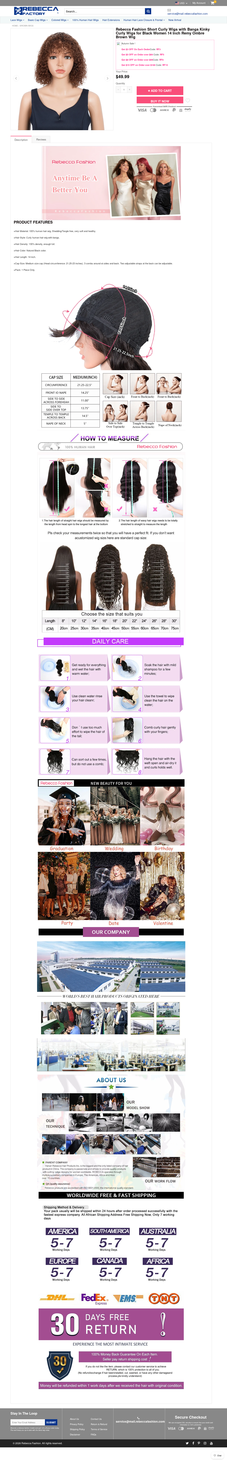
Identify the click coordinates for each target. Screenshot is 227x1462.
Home (15, 25)
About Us (74, 1418)
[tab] (21, 139)
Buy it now (160, 101)
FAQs (93, 1434)
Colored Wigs (59, 20)
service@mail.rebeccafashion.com (188, 13)
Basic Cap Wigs (37, 20)
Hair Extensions (111, 20)
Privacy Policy (76, 1424)
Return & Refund (99, 1424)
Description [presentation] (21, 140)
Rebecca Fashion (31, 1443)
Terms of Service (99, 1429)
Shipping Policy (77, 1429)
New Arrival (174, 20)
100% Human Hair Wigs (85, 20)
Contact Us (96, 1418)
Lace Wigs (17, 20)
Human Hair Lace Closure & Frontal (143, 20)
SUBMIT (51, 1422)
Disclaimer (75, 1434)
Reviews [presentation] (41, 139)
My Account (199, 3)
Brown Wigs (27, 25)
